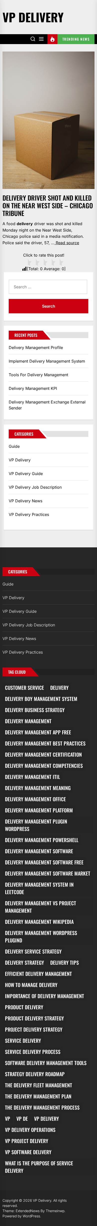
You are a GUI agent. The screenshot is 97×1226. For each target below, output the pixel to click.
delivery (59, 687)
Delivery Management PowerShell (41, 840)
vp (7, 1118)
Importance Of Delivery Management (44, 996)
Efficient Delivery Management (38, 973)
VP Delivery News (25, 500)
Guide (14, 446)
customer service (24, 687)
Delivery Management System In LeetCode (39, 888)
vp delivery (46, 1118)
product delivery (24, 1007)
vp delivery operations (30, 1129)
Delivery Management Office (35, 799)
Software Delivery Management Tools (46, 1062)
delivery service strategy (33, 951)
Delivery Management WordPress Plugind (41, 936)
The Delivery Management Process (42, 1107)
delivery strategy (24, 962)
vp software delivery (28, 1152)
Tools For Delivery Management (38, 374)
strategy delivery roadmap (35, 1074)
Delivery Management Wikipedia (39, 921)
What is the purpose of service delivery (39, 1166)
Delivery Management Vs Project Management (40, 906)
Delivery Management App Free (38, 732)
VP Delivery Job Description (35, 487)
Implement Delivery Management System (47, 361)
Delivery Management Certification (43, 754)
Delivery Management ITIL (32, 776)
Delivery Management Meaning (38, 788)
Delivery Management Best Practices (45, 743)
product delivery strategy (34, 1018)
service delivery (23, 1040)
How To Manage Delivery (31, 984)
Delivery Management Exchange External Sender (47, 405)
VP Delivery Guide (26, 473)
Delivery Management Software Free (44, 862)
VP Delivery (33, 17)
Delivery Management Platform (39, 810)
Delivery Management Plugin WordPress (36, 825)
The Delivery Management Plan (38, 1096)
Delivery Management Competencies (44, 765)
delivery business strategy (35, 710)
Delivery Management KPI (33, 388)
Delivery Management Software (39, 851)
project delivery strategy (33, 1029)
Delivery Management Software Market (47, 873)
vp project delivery (26, 1141)
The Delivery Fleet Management (38, 1085)
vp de (22, 1118)
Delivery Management (28, 721)
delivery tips (64, 962)
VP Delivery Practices (29, 514)
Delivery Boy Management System (41, 698)
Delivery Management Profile (36, 347)
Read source (66, 242)
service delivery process (32, 1051)
